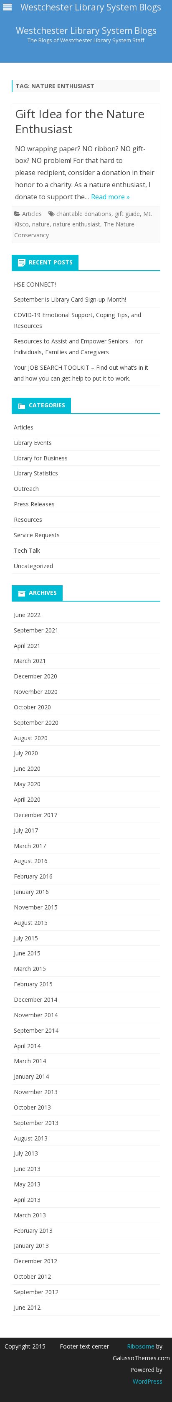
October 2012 (32, 1276)
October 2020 (32, 707)
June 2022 (27, 615)
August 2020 (31, 738)
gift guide (127, 214)
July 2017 (26, 830)
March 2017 (30, 846)
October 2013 (32, 1107)
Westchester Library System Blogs (86, 30)
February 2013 (33, 1230)
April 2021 (27, 646)
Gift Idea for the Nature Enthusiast (79, 121)
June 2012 (27, 1307)
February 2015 (33, 984)
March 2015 (30, 969)
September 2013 (36, 1123)
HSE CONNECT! (35, 284)
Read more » (110, 196)
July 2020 (26, 753)
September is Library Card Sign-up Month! (70, 299)
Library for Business (41, 458)
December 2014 (35, 999)
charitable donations (83, 214)
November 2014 (36, 1015)
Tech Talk (27, 550)
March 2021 (30, 661)
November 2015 (36, 907)
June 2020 (27, 768)
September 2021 (36, 630)
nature (41, 224)
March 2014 (30, 1061)
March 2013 (30, 1215)
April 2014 (27, 1046)
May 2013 (27, 1184)
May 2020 (27, 784)
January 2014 (31, 1076)
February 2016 (33, 876)
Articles (32, 214)
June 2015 (27, 953)
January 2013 (31, 1246)
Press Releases (34, 504)
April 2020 (27, 799)
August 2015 (31, 923)
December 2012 (35, 1261)
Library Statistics (36, 473)
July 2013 (26, 1153)
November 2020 (36, 692)
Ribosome (140, 1346)
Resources (28, 519)
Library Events (33, 443)
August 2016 (31, 861)
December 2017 (35, 815)
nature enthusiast (76, 224)
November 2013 (36, 1092)
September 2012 (36, 1292)
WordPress (147, 1381)
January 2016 (31, 892)
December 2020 (35, 676)
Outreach (26, 489)
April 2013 (27, 1200)
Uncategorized (33, 566)
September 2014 (36, 1030)
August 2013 (31, 1138)
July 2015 (26, 938)
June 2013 (27, 1169)
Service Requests (37, 535)
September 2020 (36, 722)
